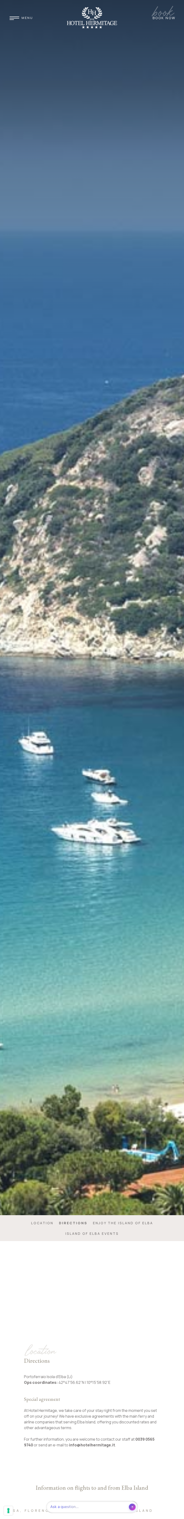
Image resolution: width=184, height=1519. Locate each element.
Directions (73, 1223)
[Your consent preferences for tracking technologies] (8, 1510)
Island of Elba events (92, 1233)
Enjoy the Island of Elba (123, 1223)
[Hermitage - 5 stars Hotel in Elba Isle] (92, 17)
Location (42, 1223)
